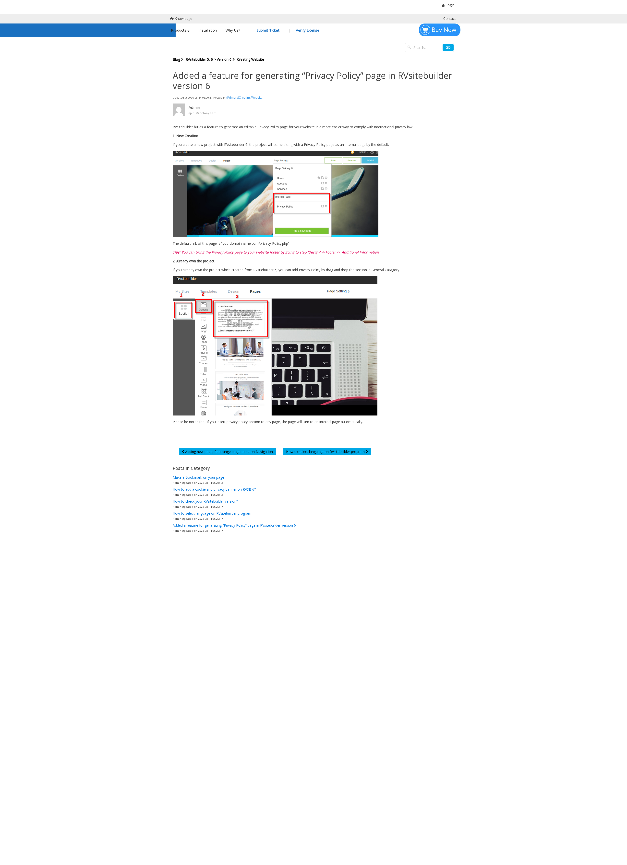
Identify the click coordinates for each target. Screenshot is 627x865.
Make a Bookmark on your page (198, 477)
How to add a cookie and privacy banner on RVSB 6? (214, 489)
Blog (176, 59)
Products (179, 30)
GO (448, 47)
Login (449, 5)
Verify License (307, 30)
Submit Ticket (267, 30)
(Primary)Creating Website (244, 97)
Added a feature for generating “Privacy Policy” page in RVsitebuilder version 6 (234, 525)
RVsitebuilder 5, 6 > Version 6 (208, 59)
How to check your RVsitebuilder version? (205, 501)
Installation (207, 30)
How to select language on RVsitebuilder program (212, 513)
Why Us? (233, 30)
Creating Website (250, 59)
